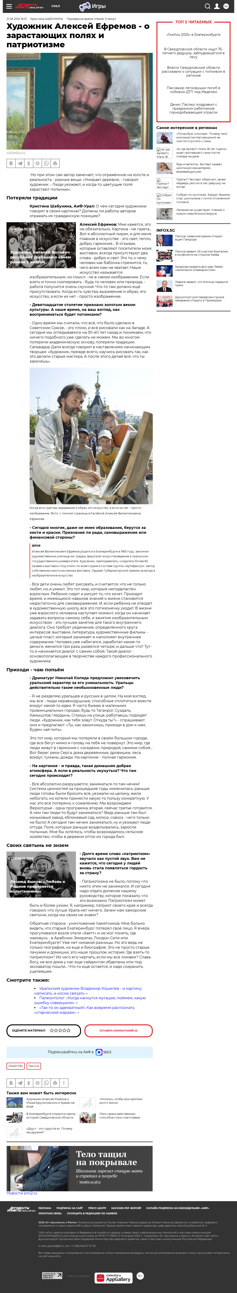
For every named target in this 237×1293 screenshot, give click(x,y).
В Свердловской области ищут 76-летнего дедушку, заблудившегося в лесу (193, 53)
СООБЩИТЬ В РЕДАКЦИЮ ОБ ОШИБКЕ (92, 1213)
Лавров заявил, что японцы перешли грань (201, 283)
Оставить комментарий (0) (119, 1030)
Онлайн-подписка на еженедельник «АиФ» (177, 1208)
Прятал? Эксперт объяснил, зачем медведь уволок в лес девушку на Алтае (201, 183)
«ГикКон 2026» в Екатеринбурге (193, 35)
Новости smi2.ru (21, 1193)
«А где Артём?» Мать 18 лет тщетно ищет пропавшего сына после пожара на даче (201, 152)
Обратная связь (50, 1213)
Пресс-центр (97, 1208)
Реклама (44, 1208)
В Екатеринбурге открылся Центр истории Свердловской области (50, 1115)
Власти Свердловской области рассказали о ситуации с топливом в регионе (193, 72)
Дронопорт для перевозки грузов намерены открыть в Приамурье (199, 299)
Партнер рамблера (78, 1276)
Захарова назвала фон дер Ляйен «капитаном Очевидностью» (199, 268)
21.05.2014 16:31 (16, 19)
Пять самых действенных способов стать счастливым (120, 1115)
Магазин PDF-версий (126, 1208)
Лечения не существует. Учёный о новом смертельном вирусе (200, 211)
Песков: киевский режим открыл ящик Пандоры (198, 238)
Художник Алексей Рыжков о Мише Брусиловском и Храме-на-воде (50, 1102)
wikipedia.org (15, 152)
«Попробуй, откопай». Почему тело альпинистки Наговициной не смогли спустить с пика (202, 137)
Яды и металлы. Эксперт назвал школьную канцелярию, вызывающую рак (199, 167)
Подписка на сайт (69, 1208)
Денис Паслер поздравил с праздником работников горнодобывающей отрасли (193, 108)
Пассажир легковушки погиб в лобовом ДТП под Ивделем (193, 90)
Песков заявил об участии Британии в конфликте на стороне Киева (201, 253)
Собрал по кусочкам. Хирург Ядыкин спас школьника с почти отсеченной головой (203, 198)
